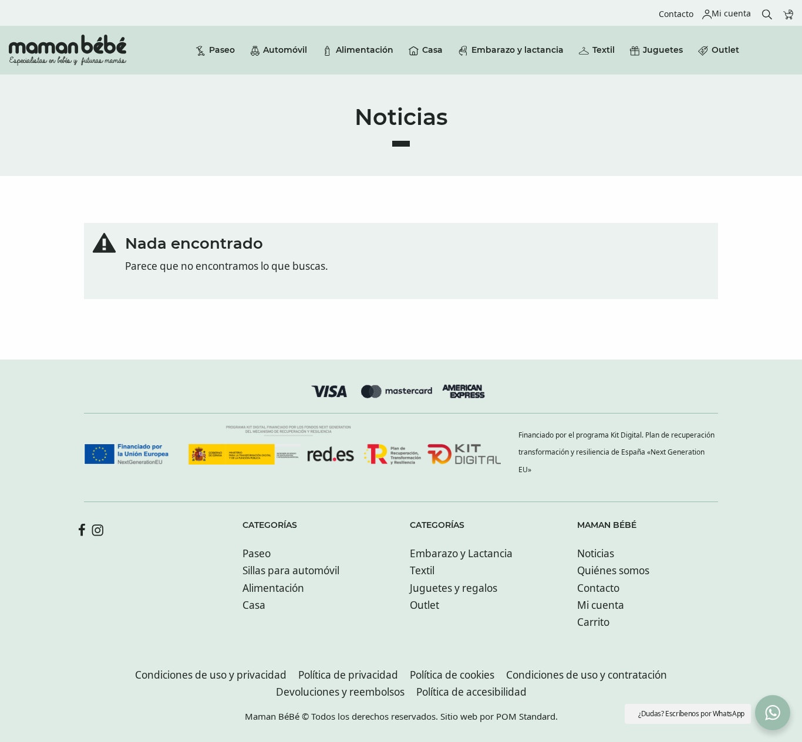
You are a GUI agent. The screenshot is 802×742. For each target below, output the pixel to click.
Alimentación (273, 588)
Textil (422, 570)
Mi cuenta (600, 605)
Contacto (598, 588)
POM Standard (525, 716)
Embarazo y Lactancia (461, 553)
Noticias (595, 553)
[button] (772, 712)
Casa (253, 605)
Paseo (256, 553)
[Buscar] (767, 13)
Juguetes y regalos (453, 588)
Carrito (593, 622)
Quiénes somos (613, 570)
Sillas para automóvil (290, 570)
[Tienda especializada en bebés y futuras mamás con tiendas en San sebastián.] (67, 50)
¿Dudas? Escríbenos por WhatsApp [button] (691, 714)
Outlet (424, 605)
